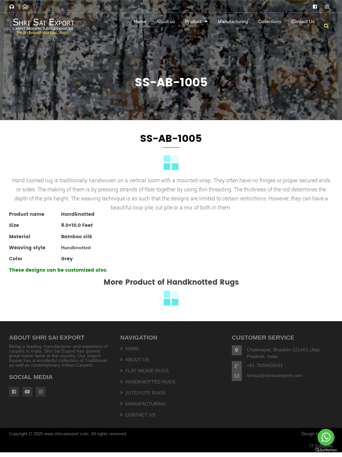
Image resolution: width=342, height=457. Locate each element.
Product (193, 21)
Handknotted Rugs (150, 381)
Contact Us (303, 21)
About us (165, 21)
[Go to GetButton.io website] (326, 450)
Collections (269, 21)
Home (140, 21)
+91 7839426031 (265, 365)
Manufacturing (233, 21)
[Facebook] (315, 6)
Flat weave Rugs (147, 370)
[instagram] (327, 6)
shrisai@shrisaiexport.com (275, 375)
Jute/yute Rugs (145, 392)
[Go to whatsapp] (326, 437)
